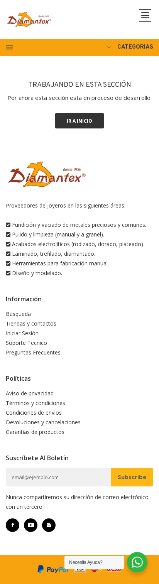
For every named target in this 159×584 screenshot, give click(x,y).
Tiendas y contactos (31, 323)
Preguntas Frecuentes (33, 352)
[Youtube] (30, 525)
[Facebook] (12, 525)
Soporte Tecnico (26, 342)
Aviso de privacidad (30, 393)
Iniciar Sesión (22, 333)
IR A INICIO (79, 121)
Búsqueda (18, 313)
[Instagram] (49, 525)
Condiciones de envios (34, 412)
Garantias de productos (35, 431)
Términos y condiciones (35, 403)
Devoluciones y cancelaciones (43, 422)
